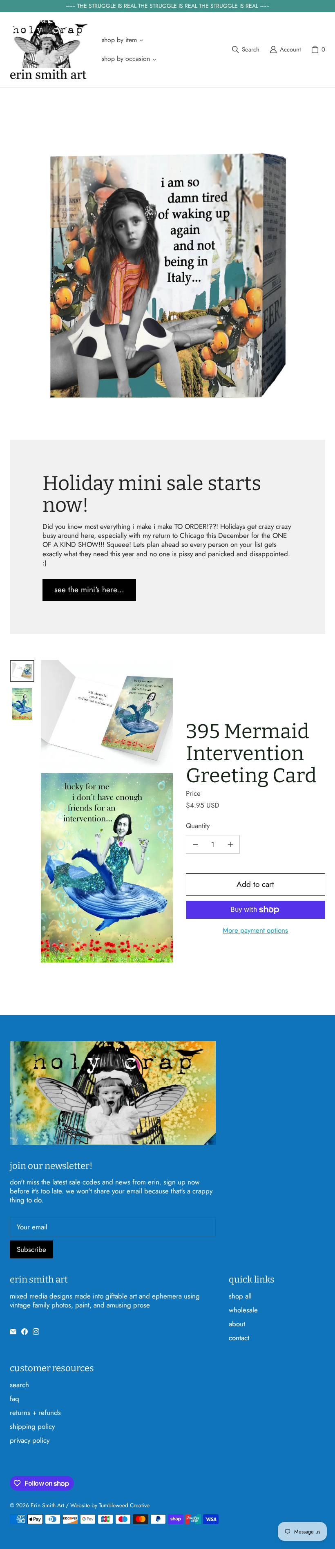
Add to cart (255, 884)
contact (239, 1338)
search (19, 1385)
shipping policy (32, 1426)
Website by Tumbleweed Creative (110, 1505)
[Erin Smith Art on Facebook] (24, 1331)
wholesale (243, 1310)
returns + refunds (35, 1412)
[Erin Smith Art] (48, 49)
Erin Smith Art (47, 1505)
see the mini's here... (89, 589)
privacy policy (29, 1440)
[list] (107, 811)
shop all (240, 1296)
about (237, 1324)
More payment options (255, 930)
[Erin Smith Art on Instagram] (36, 1331)
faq (14, 1399)
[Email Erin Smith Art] (13, 1331)
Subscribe (31, 1249)
